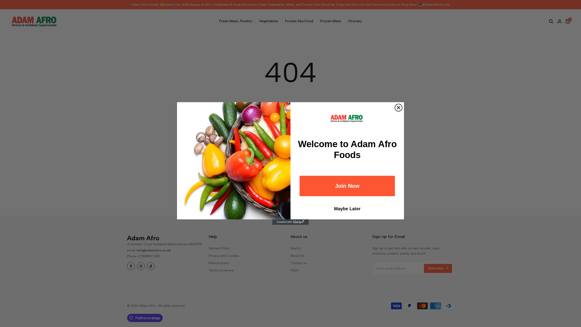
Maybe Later (347, 208)
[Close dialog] (398, 107)
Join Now (347, 186)
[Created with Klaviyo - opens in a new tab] (290, 222)
